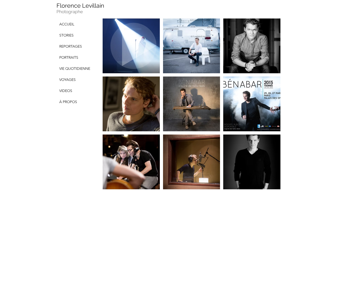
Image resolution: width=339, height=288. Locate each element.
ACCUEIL (66, 24)
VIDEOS (65, 91)
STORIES (66, 35)
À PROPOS (68, 102)
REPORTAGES (70, 46)
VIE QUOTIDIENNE (74, 68)
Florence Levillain (80, 5)
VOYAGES (67, 79)
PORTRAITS (68, 57)
